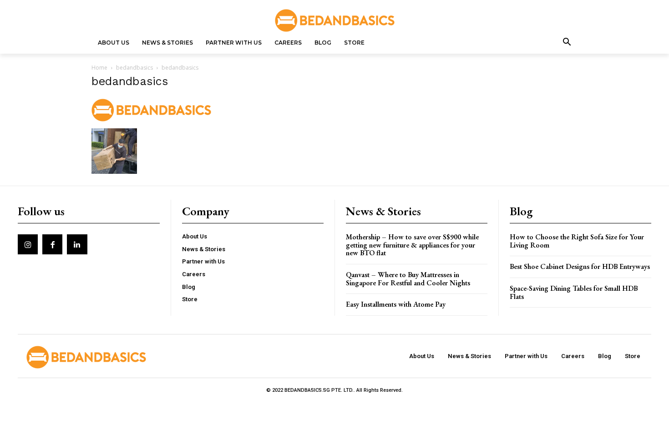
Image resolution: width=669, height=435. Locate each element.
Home (99, 67)
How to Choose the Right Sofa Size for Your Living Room (577, 241)
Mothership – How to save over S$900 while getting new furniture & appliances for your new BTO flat (412, 245)
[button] (567, 43)
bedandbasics (134, 67)
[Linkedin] (77, 244)
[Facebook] (52, 244)
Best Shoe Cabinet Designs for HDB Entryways (580, 266)
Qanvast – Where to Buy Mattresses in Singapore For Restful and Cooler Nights (408, 279)
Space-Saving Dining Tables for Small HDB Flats (574, 292)
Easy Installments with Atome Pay (396, 304)
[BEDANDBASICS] (334, 20)
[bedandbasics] (151, 119)
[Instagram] (28, 244)
